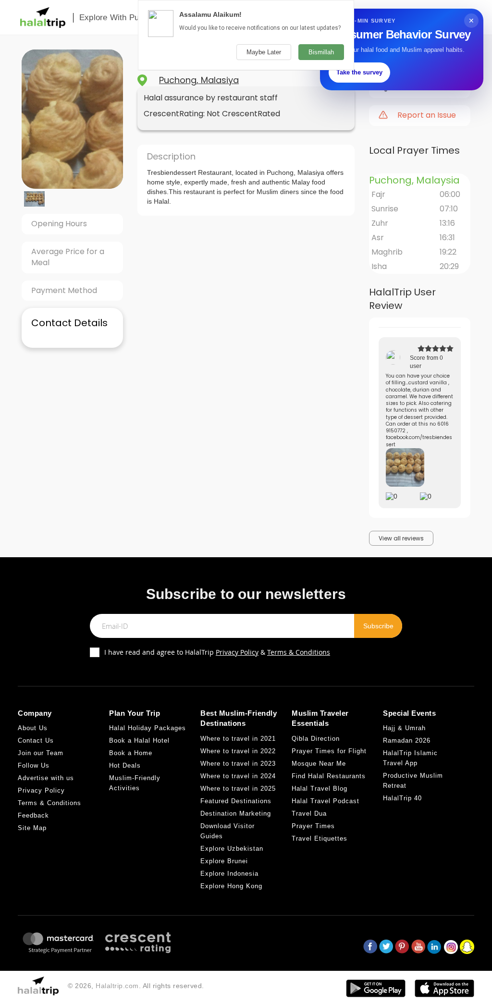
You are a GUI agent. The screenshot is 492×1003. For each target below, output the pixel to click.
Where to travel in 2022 (238, 751)
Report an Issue (426, 115)
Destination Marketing (235, 813)
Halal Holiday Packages (147, 728)
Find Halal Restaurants (329, 776)
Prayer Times (313, 826)
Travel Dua (309, 813)
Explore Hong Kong (231, 886)
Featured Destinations (235, 801)
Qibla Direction (316, 738)
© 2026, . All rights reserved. (136, 986)
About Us (33, 728)
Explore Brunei (224, 861)
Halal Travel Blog (319, 788)
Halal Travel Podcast (325, 801)
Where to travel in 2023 (238, 763)
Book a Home (130, 753)
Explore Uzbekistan (231, 848)
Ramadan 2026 (406, 740)
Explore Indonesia (229, 873)
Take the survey (359, 72)
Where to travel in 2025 (238, 788)
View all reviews (401, 538)
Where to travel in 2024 (238, 776)
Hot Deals (125, 765)
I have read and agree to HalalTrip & (217, 652)
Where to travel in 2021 (238, 738)
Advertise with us (46, 778)
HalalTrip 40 (402, 798)
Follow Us (33, 765)
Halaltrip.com (117, 986)
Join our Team (40, 753)
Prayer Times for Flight (329, 751)
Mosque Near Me (319, 763)
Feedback (33, 815)
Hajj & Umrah (404, 728)
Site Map (32, 828)
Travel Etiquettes (319, 838)
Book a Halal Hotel (139, 740)
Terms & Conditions (298, 652)
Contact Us (36, 740)
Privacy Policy (237, 652)
